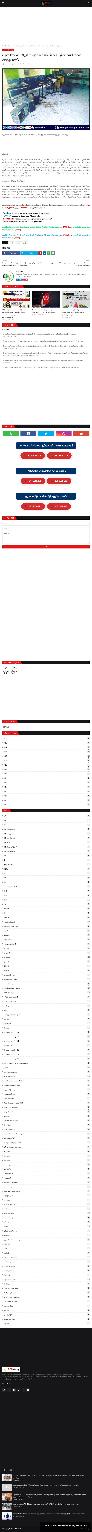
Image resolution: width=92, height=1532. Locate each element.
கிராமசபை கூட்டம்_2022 (46, 1045)
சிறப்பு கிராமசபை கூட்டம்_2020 (46, 1103)
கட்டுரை (46, 1006)
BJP (46, 816)
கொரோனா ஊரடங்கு (46, 1072)
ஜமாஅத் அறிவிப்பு (46, 1314)
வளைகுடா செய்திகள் (46, 1257)
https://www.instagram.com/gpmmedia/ (33, 219)
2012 (46, 800)
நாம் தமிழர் (46, 1151)
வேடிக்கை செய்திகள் (46, 1301)
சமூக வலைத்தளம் (46, 1094)
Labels (6, 810)
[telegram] (9, 1390)
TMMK (46, 895)
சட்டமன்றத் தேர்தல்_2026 (46, 1085)
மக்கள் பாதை (46, 1186)
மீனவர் (47, 1226)
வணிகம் (46, 1253)
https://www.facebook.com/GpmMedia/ (32, 213)
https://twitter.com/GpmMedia (26, 216)
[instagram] (64, 433)
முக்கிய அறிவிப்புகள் (46, 1231)
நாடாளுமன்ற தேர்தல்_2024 (46, 1142)
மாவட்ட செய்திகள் (46, 1217)
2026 (46, 738)
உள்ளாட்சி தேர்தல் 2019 (46, 979)
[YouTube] (26, 280)
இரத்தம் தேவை (46, 953)
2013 (46, 796)
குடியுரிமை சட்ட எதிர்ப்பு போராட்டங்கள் (46, 1063)
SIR (46, 882)
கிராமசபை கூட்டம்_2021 (46, 1041)
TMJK (46, 891)
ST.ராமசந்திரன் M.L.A (46, 886)
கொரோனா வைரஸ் (47, 1076)
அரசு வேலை (46, 930)
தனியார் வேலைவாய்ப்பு (46, 1120)
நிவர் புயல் (46, 1156)
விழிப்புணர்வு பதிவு (13, 46)
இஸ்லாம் (46, 966)
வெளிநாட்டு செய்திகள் (46, 1292)
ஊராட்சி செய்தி (46, 992)
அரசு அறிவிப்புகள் (46, 922)
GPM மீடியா (46, 842)
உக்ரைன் (46, 970)
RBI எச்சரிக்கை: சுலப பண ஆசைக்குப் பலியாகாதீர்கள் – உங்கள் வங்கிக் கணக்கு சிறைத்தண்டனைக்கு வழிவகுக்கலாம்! (15, 313)
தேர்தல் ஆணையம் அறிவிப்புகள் (46, 1134)
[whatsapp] (11, 433)
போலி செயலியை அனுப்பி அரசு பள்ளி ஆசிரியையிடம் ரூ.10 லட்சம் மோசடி (44, 310)
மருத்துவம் (46, 1200)
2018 (46, 774)
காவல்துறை (46, 1023)
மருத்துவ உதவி (46, 1195)
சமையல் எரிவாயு (46, 1098)
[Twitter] (20, 280)
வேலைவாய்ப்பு (46, 1306)
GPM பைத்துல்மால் (46, 833)
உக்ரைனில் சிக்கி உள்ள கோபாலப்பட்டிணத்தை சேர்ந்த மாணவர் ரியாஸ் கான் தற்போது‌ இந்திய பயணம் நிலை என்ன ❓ (50, 1513)
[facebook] (28, 433)
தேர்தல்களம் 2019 (46, 1138)
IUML (46, 855)
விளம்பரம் (46, 1284)
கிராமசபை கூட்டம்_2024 (46, 1054)
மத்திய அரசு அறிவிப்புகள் (46, 1191)
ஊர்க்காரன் (7, 64)
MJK (46, 860)
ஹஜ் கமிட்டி (46, 1323)
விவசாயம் (46, 1275)
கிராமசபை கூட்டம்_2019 (46, 1032)
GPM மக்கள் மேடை (46, 838)
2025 (46, 743)
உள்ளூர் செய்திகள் (46, 983)
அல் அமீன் (46, 935)
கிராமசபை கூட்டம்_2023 (46, 1050)
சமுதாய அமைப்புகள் (46, 1089)
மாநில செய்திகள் (46, 1213)
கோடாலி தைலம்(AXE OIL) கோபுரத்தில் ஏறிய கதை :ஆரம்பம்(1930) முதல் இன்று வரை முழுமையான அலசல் (46, 1504)
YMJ (46, 913)
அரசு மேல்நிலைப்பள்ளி (46, 926)
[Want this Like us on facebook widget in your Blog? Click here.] (89, 1530)
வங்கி (46, 1248)
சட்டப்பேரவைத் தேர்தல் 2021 (46, 1081)
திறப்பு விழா (46, 1125)
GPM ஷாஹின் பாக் (46, 851)
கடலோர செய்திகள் (46, 1001)
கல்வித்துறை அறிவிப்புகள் (46, 1014)
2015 (46, 787)
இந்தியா (46, 948)
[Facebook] (17, 280)
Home (4, 46)
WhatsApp (46, 908)
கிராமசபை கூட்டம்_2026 (46, 1058)
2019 (46, 769)
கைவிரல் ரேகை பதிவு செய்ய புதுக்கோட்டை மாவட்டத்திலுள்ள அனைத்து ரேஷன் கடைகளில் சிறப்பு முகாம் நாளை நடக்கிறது (48, 1476)
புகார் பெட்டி (46, 1169)
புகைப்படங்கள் (46, 1173)
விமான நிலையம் (46, 1270)
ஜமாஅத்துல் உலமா (46, 1319)
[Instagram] (23, 280)
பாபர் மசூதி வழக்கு (46, 1164)
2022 (46, 756)
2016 (46, 782)
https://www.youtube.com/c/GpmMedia (26, 221)
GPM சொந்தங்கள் (46, 829)
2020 (46, 765)
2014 (46, 791)
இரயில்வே (47, 957)
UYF (46, 904)
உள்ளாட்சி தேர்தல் (46, 975)
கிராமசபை (46, 1028)
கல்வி (11, 243)
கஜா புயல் (46, 1019)
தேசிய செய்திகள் (46, 1129)
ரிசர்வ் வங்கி (46, 1244)
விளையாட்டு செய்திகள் (46, 1288)
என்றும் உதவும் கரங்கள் (46, 997)
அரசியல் (46, 917)
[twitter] (46, 433)
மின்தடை (46, 1222)
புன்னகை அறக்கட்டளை (46, 1182)
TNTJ (46, 900)
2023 (47, 751)
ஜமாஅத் (46, 1310)
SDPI (46, 878)
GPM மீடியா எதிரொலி (46, 847)
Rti (46, 873)
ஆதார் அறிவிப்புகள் (46, 944)
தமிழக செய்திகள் (46, 1111)
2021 (46, 760)
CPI (46, 820)
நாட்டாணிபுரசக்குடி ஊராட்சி (46, 1147)
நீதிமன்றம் (46, 1160)
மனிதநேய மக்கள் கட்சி (46, 1204)
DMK (46, 825)
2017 (46, 778)
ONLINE (46, 869)
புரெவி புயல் (46, 1178)
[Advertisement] (46, 25)
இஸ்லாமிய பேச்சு (46, 961)
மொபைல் (46, 1235)
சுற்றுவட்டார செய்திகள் (46, 1107)
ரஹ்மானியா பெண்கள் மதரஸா (46, 1239)
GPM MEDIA (17, 1529)
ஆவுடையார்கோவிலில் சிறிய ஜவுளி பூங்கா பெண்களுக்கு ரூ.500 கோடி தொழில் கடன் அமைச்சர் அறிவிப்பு (46, 1485)
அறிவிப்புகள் (46, 939)
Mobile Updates (46, 864)
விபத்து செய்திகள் (46, 1266)
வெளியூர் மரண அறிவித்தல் (46, 1297)
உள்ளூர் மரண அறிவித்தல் (46, 988)
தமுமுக (46, 1116)
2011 (46, 804)
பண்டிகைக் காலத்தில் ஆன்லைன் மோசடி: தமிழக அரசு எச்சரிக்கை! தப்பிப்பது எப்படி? (73, 312)
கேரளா (46, 1067)
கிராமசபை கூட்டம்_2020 (46, 1036)
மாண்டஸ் (46, 1209)
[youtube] (81, 433)
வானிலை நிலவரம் (46, 1262)
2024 (46, 747)
